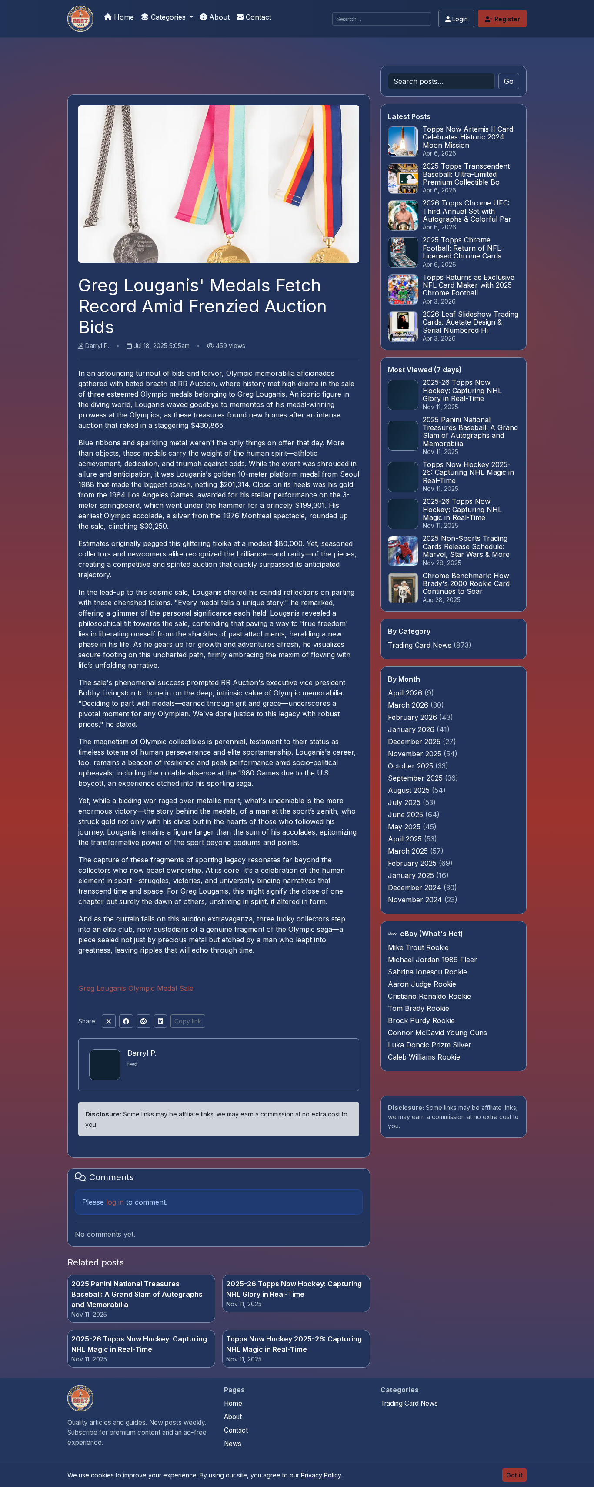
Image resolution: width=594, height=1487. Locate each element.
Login (459, 19)
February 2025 (413, 863)
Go (509, 81)
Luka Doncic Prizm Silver (429, 1044)
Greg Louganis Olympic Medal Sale (136, 988)
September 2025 (416, 778)
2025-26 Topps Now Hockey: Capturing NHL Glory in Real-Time (294, 1288)
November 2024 (416, 899)
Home (123, 17)
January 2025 (412, 875)
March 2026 (409, 705)
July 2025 (405, 802)
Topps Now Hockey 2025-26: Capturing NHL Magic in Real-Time (294, 1344)
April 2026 (406, 693)
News (232, 1444)
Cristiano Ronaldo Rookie (429, 996)
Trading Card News (419, 645)
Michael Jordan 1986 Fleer (432, 959)
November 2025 (416, 753)
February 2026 (413, 717)
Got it (514, 1475)
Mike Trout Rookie (418, 947)
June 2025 (406, 814)
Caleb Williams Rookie (424, 1057)
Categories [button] (168, 17)
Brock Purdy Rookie (421, 1020)
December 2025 (415, 741)
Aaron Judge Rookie (422, 984)
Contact (257, 17)
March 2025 (409, 851)
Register (506, 19)
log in (115, 1202)
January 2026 (412, 729)
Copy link (187, 1021)
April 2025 (406, 839)
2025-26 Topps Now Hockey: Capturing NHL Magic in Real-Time (139, 1344)
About (218, 17)
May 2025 (405, 826)
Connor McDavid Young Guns (437, 1032)
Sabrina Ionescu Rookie (427, 971)
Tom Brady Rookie (418, 1008)
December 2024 (416, 887)
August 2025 (410, 790)
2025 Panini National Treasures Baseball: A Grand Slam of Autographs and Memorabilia (137, 1294)
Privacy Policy (321, 1475)
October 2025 (411, 766)
